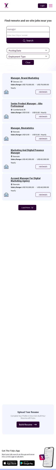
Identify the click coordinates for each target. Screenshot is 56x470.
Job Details (43, 92)
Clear (28, 62)
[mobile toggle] (50, 5)
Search (29, 40)
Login (42, 5)
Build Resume (25, 424)
